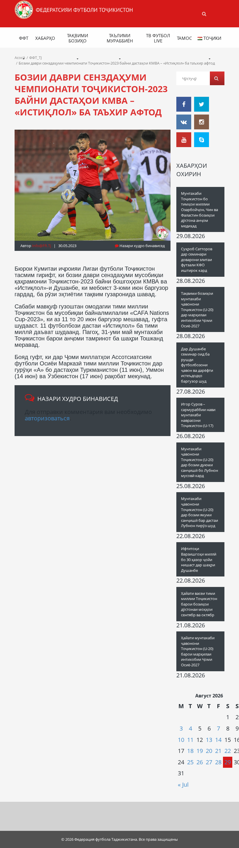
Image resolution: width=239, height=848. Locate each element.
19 (199, 751)
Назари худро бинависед (142, 245)
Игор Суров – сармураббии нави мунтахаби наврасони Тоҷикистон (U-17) (198, 414)
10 (181, 740)
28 (218, 762)
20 (209, 751)
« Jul (183, 784)
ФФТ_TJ (35, 57)
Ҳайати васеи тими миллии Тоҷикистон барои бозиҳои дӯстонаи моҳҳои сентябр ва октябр (199, 604)
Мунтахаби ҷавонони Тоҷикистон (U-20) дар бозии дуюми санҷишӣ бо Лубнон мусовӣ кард (199, 462)
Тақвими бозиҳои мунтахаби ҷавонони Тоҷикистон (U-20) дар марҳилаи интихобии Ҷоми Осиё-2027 (197, 309)
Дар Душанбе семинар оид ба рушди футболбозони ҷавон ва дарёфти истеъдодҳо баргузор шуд (197, 365)
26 (199, 762)
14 (218, 740)
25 (190, 762)
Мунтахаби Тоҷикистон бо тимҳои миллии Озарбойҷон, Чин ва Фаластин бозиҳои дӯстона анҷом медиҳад (199, 209)
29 (227, 762)
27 (209, 762)
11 (190, 740)
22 (227, 751)
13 (209, 740)
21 (218, 751)
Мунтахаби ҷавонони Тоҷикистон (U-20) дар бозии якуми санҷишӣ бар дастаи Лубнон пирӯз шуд (199, 512)
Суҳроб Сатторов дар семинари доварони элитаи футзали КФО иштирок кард (196, 259)
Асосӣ (20, 57)
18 (190, 751)
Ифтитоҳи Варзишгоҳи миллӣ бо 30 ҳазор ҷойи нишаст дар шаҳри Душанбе (198, 559)
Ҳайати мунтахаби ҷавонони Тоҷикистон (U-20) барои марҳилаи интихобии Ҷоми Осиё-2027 (198, 651)
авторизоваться (47, 418)
